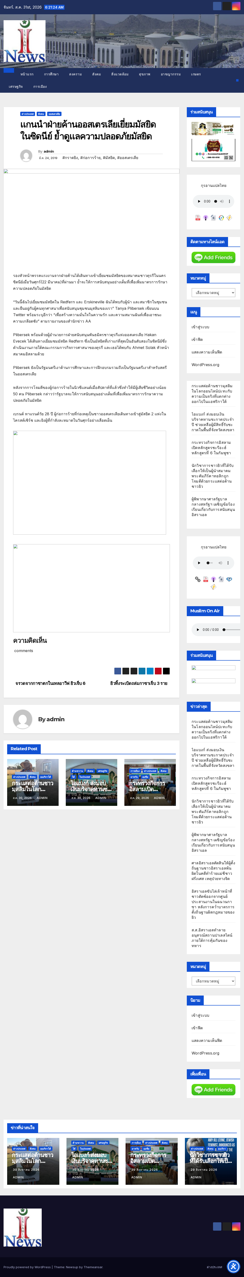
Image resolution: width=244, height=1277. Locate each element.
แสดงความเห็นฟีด (207, 352)
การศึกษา (51, 74)
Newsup (72, 1267)
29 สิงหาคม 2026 (144, 1169)
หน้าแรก (26, 74)
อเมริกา (222, 1148)
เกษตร (196, 74)
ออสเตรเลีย (54, 113)
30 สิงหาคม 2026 (26, 1169)
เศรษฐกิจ (16, 86)
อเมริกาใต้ (45, 776)
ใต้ (73, 776)
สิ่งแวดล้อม (119, 74)
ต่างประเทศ (28, 113)
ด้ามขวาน (77, 770)
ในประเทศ (84, 776)
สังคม (96, 74)
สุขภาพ (144, 74)
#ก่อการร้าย (90, 157)
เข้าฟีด (197, 339)
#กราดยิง (70, 157)
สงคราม (75, 74)
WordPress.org (205, 364)
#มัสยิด (109, 157)
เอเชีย (145, 776)
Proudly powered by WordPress (28, 1267)
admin (49, 151)
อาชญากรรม (171, 74)
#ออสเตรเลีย (127, 157)
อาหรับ (134, 776)
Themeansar (93, 1267)
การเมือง (40, 86)
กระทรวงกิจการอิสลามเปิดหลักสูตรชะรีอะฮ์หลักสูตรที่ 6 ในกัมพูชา (211, 447)
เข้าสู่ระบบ (200, 326)
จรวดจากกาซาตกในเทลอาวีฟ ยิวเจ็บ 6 (50, 683)
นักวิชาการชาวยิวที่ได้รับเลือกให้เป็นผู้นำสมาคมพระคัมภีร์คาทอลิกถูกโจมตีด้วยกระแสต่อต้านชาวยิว (213, 476)
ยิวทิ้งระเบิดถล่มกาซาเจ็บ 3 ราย (139, 683)
